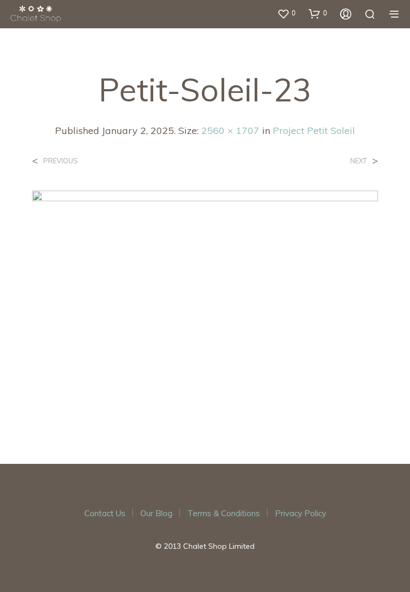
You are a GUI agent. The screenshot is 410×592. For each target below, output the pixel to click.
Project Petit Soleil (314, 130)
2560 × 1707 (230, 130)
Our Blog (156, 513)
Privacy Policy (300, 513)
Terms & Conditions (223, 513)
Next (358, 160)
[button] (286, 13)
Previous (60, 160)
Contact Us (104, 513)
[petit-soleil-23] (205, 304)
